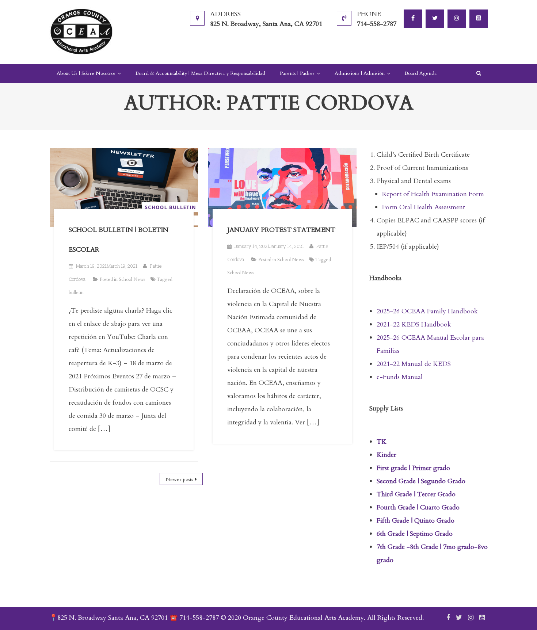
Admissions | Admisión (360, 73)
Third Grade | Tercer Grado (416, 494)
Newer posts (179, 479)
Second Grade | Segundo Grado (421, 481)
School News (132, 279)
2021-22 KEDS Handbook (414, 324)
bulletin (76, 292)
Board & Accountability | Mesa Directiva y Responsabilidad (200, 73)
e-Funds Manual (400, 377)
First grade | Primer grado (413, 468)
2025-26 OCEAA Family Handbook (427, 311)
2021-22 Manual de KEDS (414, 364)
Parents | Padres (297, 73)
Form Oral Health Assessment (424, 207)
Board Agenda (421, 73)
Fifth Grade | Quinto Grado (415, 520)
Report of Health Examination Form (433, 194)
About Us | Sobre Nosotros (86, 73)
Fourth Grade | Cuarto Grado (418, 507)
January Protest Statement (281, 229)
